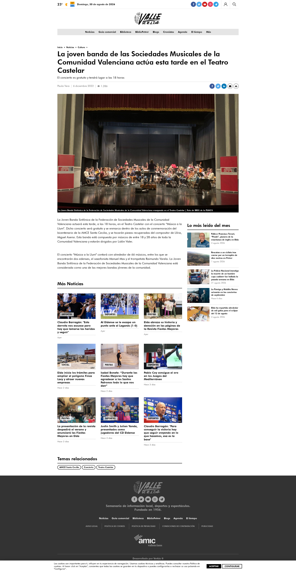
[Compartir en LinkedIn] (224, 86)
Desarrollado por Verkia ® (148, 558)
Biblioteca (125, 32)
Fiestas (152, 314)
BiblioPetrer (142, 32)
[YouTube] (204, 4)
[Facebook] (193, 4)
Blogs (156, 32)
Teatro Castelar (105, 467)
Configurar (232, 566)
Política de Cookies (114, 526)
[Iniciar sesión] (225, 4)
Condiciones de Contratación (178, 526)
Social (65, 364)
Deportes (67, 314)
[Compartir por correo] (230, 86)
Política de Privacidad (143, 526)
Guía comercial (107, 32)
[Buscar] (234, 4)
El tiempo (196, 32)
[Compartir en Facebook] (212, 86)
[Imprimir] (236, 86)
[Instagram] (210, 4)
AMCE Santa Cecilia (69, 467)
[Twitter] (199, 4)
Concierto (88, 467)
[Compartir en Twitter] (218, 86)
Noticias (89, 32)
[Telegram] (216, 4)
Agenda (182, 32)
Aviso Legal (92, 526)
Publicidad (207, 526)
